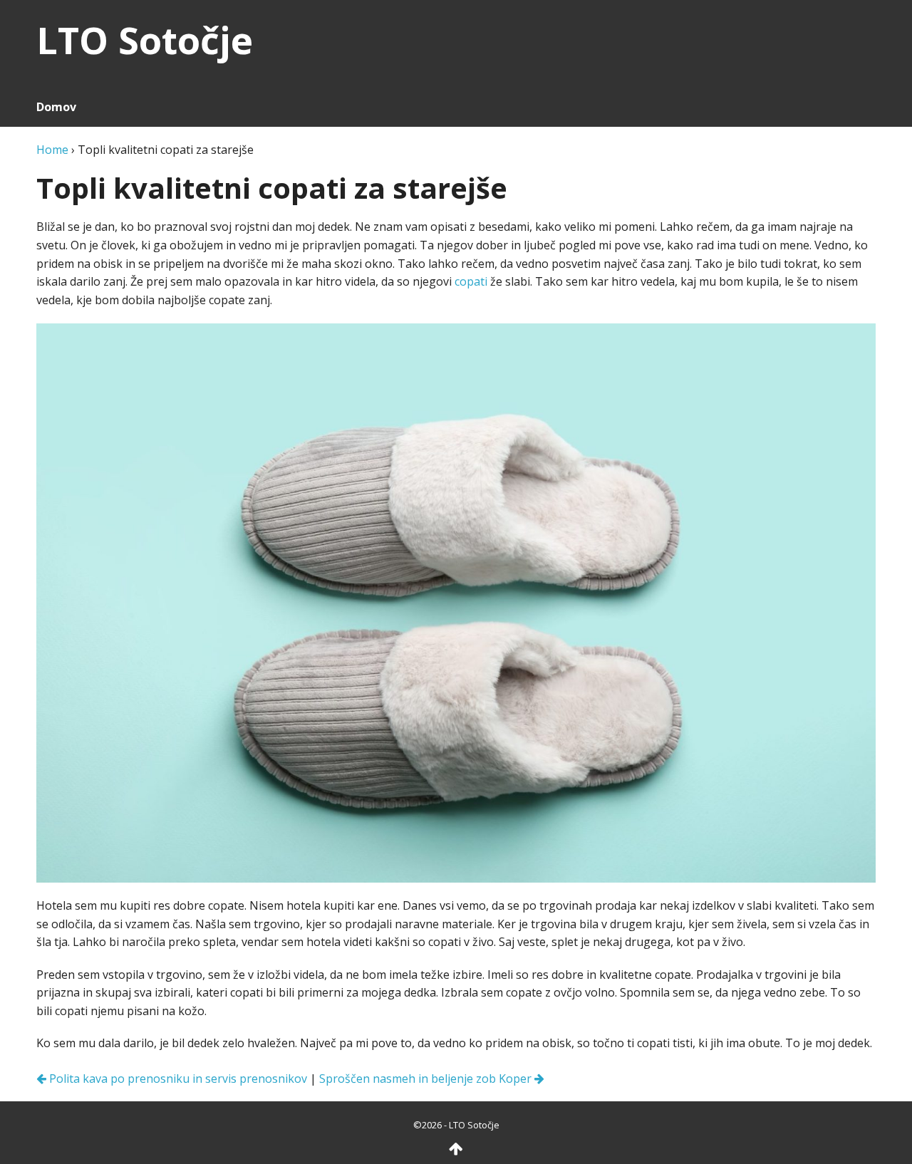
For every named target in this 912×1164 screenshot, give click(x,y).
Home (52, 149)
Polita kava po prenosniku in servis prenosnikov (176, 1078)
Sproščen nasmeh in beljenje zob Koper (426, 1078)
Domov (56, 107)
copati (471, 281)
